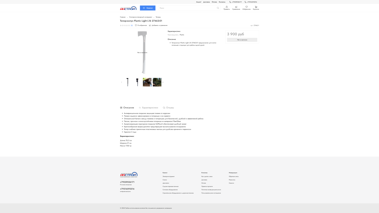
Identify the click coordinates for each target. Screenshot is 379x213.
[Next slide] (161, 52)
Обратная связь (234, 176)
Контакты (222, 2)
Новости (231, 183)
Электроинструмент (168, 176)
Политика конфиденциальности (211, 190)
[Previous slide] (123, 52)
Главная (122, 17)
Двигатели (166, 183)
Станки (165, 180)
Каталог (150, 8)
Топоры (158, 17)
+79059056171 (237, 2)
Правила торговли (207, 186)
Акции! (198, 2)
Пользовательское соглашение (211, 193)
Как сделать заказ (206, 176)
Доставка (206, 2)
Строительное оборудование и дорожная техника (178, 193)
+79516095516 (252, 2)
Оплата (214, 2)
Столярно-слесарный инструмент (140, 17)
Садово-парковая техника (170, 186)
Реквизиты (232, 180)
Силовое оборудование (170, 190)
